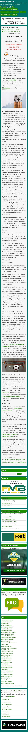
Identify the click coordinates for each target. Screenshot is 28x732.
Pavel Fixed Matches (6, 681)
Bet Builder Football (6, 702)
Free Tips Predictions (8, 31)
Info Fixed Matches (6, 505)
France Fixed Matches (7, 674)
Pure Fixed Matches (6, 657)
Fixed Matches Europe (7, 671)
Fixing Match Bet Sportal (7, 683)
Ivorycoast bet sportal (6, 676)
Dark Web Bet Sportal (6, 667)
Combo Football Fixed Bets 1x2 (9, 462)
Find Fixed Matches (6, 646)
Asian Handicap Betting (7, 516)
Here (2, 592)
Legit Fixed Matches (6, 662)
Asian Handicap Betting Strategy (9, 524)
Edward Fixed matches (7, 653)
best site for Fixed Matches (16, 461)
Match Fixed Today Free (10, 28)
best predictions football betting (12, 459)
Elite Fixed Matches (6, 658)
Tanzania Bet (4, 669)
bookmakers (5, 392)
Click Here (4, 548)
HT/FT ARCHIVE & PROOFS (12, 9)
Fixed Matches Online (7, 655)
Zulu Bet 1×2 (4, 664)
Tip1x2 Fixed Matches (7, 650)
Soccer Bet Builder (6, 716)
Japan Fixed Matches (6, 665)
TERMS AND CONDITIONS (5, 14)
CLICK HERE (12, 80)
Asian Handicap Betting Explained (9, 521)
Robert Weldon (6, 29)
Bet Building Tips (5, 711)
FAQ (16, 11)
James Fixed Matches (7, 620)
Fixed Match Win (5, 678)
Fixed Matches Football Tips (7, 1)
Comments (17, 31)
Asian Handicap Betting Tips (8, 519)
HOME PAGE (3, 9)
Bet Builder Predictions (7, 704)
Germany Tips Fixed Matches (9, 648)
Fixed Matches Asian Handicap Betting (10, 529)
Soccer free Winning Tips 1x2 (13, 464)
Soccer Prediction (5, 660)
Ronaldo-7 (4, 680)
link (22, 594)
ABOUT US (22, 11)
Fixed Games (4, 644)
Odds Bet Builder (5, 714)
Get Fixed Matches (6, 503)
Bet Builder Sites (5, 707)
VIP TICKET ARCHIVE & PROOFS (6, 11)
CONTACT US (14, 14)
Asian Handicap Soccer (7, 526)
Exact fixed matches (6, 672)
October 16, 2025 (15, 29)
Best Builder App (5, 699)
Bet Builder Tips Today (7, 709)
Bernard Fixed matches (7, 651)
